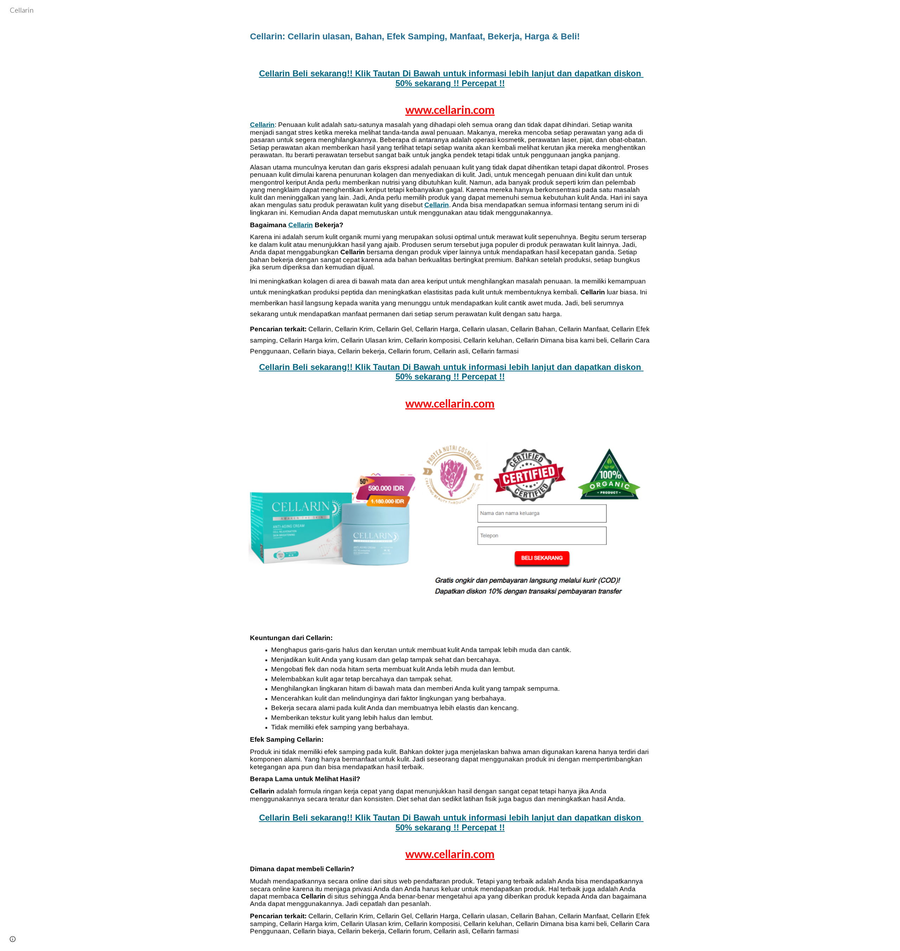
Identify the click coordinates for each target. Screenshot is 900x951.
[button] (13, 939)
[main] (450, 38)
